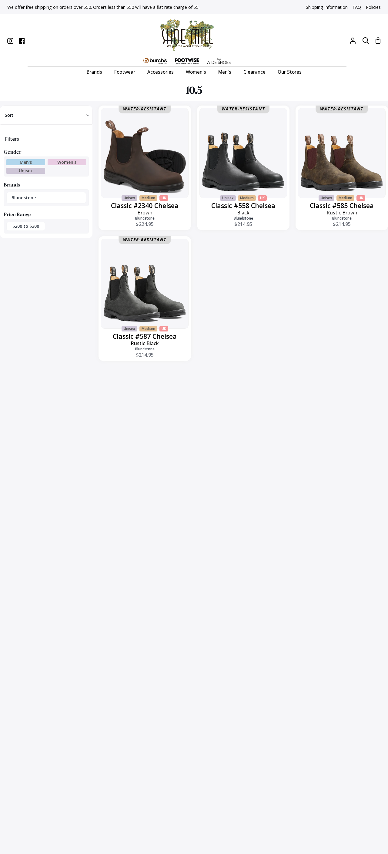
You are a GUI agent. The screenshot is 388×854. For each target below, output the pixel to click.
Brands (12, 185)
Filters (12, 139)
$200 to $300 (25, 226)
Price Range (17, 214)
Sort (9, 115)
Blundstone (24, 197)
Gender (12, 152)
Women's (66, 162)
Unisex (26, 170)
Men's (26, 162)
